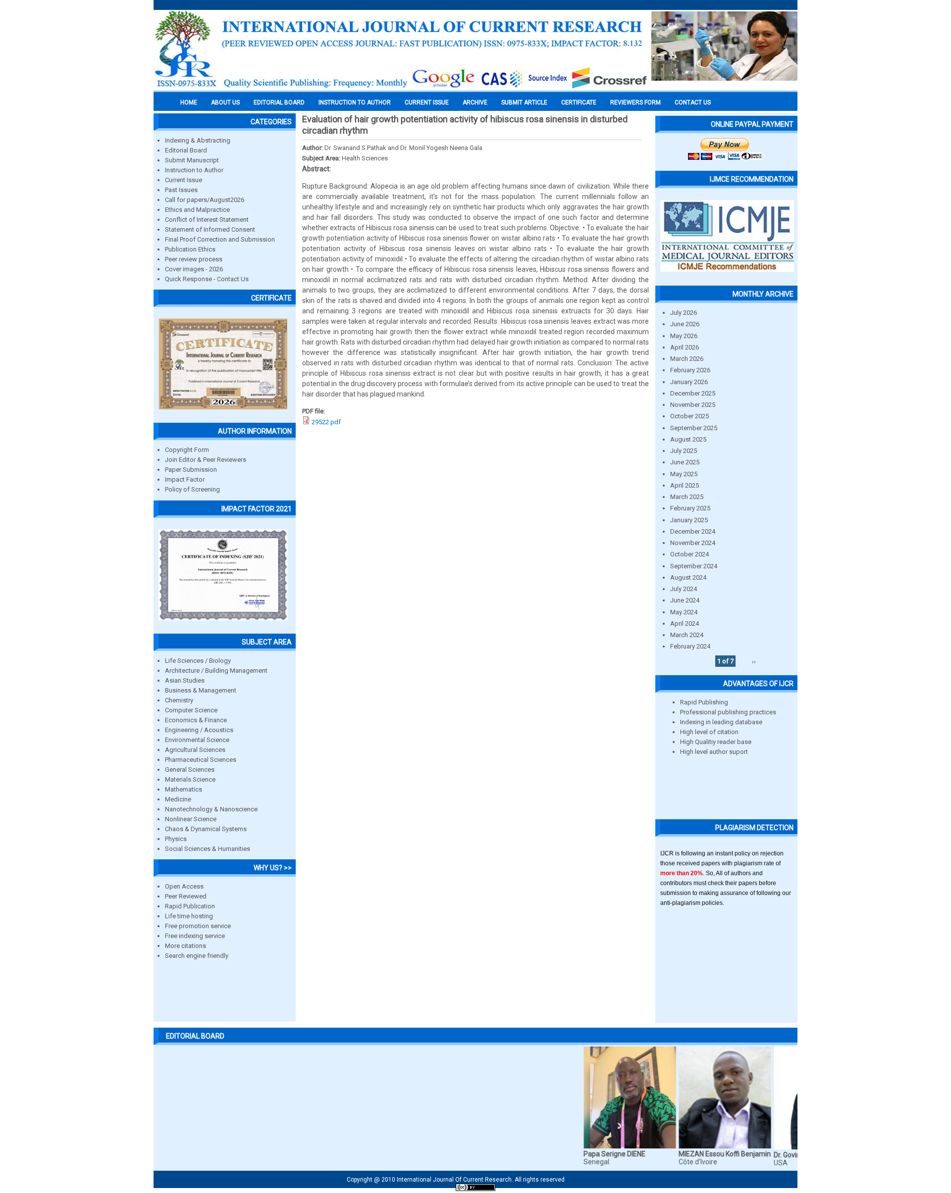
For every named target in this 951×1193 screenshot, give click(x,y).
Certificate (578, 102)
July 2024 (683, 589)
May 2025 (683, 474)
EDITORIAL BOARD (279, 102)
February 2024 (690, 646)
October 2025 (689, 416)
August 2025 (688, 439)
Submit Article (524, 102)
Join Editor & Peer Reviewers (205, 459)
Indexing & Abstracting (197, 140)
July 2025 (683, 450)
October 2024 (689, 554)
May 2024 (683, 612)
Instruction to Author (194, 170)
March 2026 (686, 358)
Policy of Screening (192, 489)
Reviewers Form (635, 102)
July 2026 (683, 312)
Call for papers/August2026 (204, 199)
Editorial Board (186, 150)
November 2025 (692, 404)
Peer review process (193, 259)
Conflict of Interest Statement (207, 219)
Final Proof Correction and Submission (220, 239)
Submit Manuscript (192, 160)
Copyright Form (187, 449)
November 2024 (692, 543)
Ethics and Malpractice (197, 209)
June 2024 (684, 600)
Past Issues (181, 190)
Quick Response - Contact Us (207, 279)
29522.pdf (326, 422)
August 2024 (688, 577)
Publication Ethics (190, 249)
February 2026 (690, 370)
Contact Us (693, 102)
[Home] (401, 87)
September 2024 (693, 566)
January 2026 (689, 382)
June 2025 (684, 462)
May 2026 (683, 336)
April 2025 (684, 485)
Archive (475, 102)
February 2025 (690, 508)
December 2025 (692, 393)
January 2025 (689, 520)
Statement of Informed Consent (210, 229)
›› (754, 661)
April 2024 (684, 623)
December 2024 (692, 531)
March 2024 (686, 635)
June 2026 (684, 324)
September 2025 (693, 428)
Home (188, 102)
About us (225, 102)
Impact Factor (185, 479)
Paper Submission (191, 469)
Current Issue (427, 102)
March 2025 (686, 496)
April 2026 (684, 347)
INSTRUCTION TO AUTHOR (354, 102)
